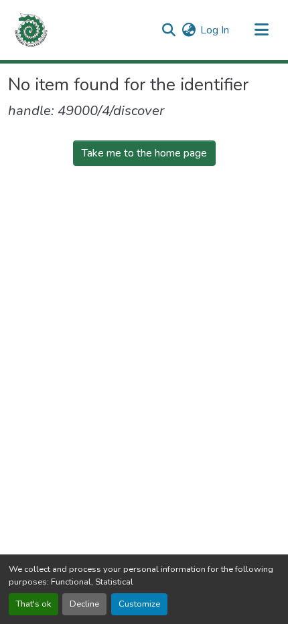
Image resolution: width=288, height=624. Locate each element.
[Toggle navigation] (261, 30)
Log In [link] (214, 30)
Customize (139, 604)
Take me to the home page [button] (144, 153)
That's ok (33, 604)
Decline (84, 604)
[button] (31, 30)
